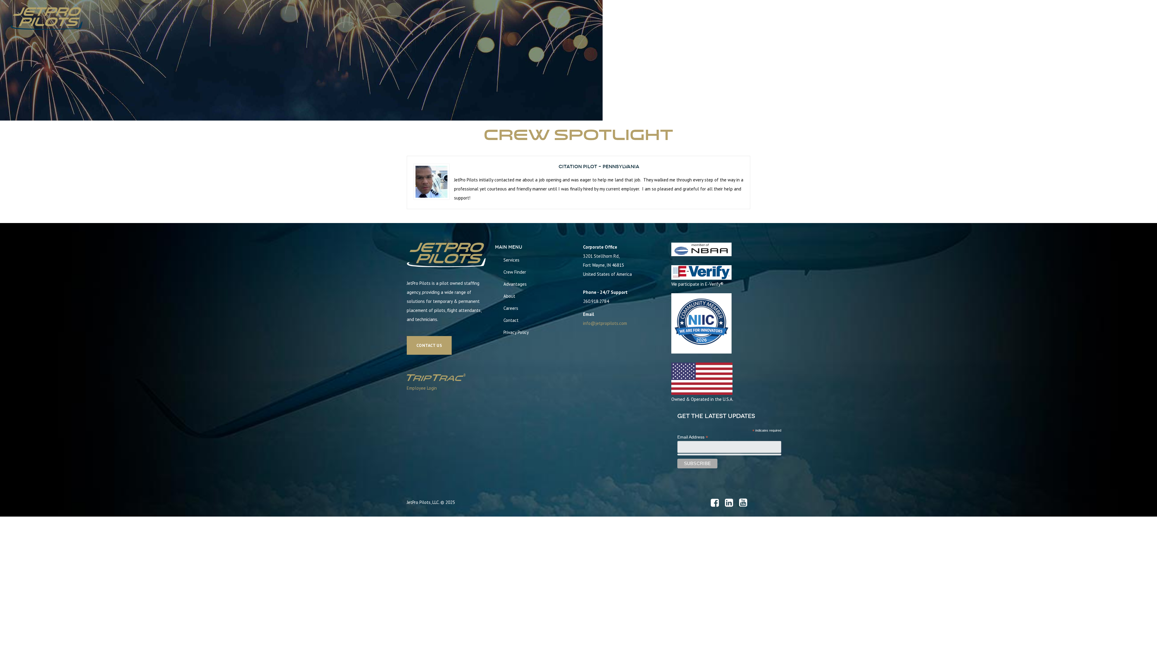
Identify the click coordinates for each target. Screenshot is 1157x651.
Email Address (692, 437)
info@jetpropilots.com (605, 323)
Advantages (515, 284)
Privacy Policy (516, 332)
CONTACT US (429, 345)
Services (511, 260)
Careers (510, 308)
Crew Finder (514, 272)
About (509, 296)
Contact (511, 320)
